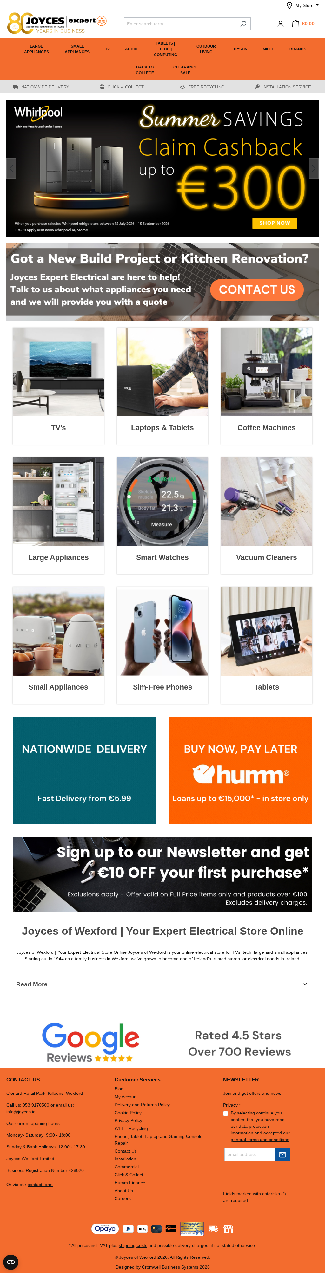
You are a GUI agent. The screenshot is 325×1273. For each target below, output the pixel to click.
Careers (123, 1198)
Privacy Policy (128, 1120)
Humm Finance (130, 1182)
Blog (119, 1088)
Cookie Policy (128, 1112)
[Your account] (280, 23)
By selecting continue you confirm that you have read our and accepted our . (260, 1126)
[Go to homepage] (54, 23)
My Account (126, 1096)
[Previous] (11, 160)
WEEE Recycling (131, 1128)
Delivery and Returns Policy (142, 1104)
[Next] (314, 160)
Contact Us (126, 1150)
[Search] (243, 23)
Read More (32, 969)
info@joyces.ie (21, 1111)
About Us (124, 1190)
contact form (40, 1184)
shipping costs (133, 1245)
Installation (125, 1158)
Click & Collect (129, 1174)
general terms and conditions (260, 1139)
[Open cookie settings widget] (10, 1262)
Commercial (127, 1166)
